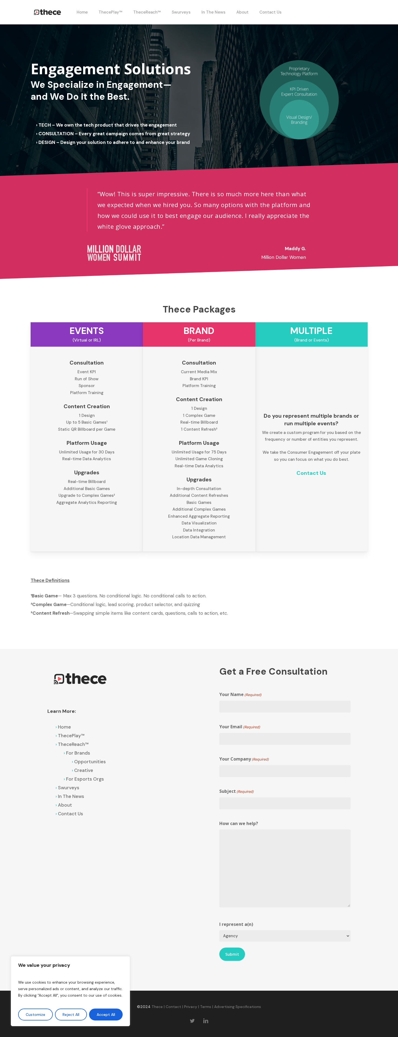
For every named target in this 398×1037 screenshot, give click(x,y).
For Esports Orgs (85, 779)
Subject (236, 791)
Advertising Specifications (237, 1006)
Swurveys (68, 788)
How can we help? (238, 823)
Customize (35, 1014)
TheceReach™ (73, 744)
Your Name (240, 694)
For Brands (78, 753)
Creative (83, 770)
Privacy (190, 1006)
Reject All (71, 1014)
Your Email (239, 727)
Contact (173, 1006)
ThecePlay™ (71, 736)
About (65, 805)
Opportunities (90, 762)
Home (64, 727)
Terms (205, 1006)
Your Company (244, 759)
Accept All (106, 1014)
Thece (157, 1006)
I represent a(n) (236, 924)
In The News (71, 796)
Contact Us (70, 814)
